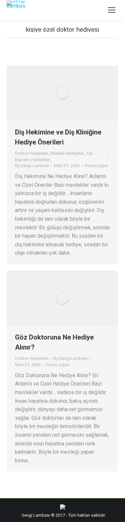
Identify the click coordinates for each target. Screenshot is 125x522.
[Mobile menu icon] (111, 10)
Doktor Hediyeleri (31, 153)
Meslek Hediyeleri (67, 153)
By (32, 165)
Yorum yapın (96, 165)
